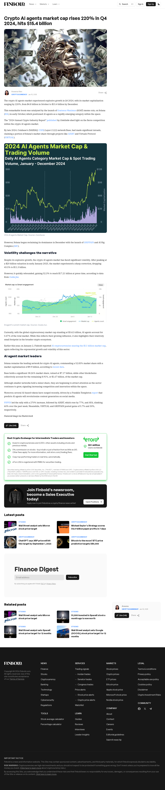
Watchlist (79, 705)
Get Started (91, 455)
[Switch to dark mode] (159, 4)
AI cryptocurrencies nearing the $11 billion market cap (79, 345)
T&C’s (43, 584)
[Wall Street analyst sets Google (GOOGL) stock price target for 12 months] (63, 632)
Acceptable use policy (148, 679)
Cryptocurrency (19, 94)
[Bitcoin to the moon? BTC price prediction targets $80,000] (63, 542)
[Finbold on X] (144, 708)
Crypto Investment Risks (149, 695)
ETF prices (111, 679)
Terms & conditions (147, 669)
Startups (45, 695)
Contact (110, 719)
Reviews (79, 724)
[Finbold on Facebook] (139, 708)
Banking (44, 684)
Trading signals (82, 669)
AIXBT (71, 133)
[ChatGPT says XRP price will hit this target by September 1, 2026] (10, 542)
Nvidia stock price (114, 700)
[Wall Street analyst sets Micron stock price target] (10, 527)
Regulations (46, 705)
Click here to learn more (31, 768)
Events (109, 729)
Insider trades (82, 674)
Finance (44, 669)
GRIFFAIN (89, 242)
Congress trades (84, 684)
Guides (78, 719)
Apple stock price (114, 689)
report (95, 392)
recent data (58, 366)
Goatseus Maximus (66, 110)
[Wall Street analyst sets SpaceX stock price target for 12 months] (10, 632)
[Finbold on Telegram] (150, 708)
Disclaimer (143, 689)
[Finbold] (14, 4)
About (109, 714)
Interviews (80, 729)
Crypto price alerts (85, 700)
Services (80, 663)
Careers (110, 724)
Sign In (140, 4)
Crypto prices (112, 674)
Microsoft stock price (116, 695)
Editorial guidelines (115, 734)
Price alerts (80, 689)
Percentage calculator (51, 724)
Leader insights (82, 734)
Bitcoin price (112, 684)
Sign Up (151, 4)
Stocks (22, 522)
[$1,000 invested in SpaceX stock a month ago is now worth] (63, 617)
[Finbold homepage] (18, 663)
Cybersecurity (47, 700)
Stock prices (112, 669)
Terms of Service (17, 679)
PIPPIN (7, 402)
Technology (46, 689)
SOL (7, 113)
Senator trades (83, 679)
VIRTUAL (9, 137)
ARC (16, 245)
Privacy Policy (51, 584)
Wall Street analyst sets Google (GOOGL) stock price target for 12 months (88, 633)
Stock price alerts (84, 695)
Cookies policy (145, 684)
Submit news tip (114, 739)
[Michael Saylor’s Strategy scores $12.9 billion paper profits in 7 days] (63, 527)
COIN (41, 130)
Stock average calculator (52, 719)
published (52, 120)
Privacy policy (144, 674)
